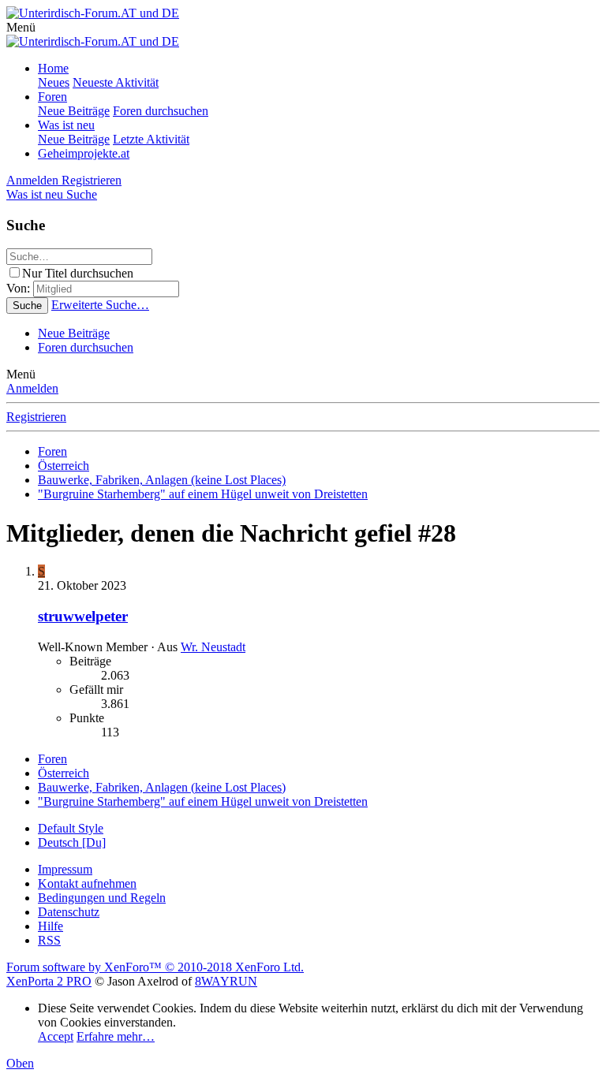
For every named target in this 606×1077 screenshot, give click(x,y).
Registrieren (36, 416)
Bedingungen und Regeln (102, 897)
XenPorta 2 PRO (49, 981)
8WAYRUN (226, 981)
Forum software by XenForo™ (155, 967)
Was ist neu (66, 125)
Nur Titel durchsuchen (77, 273)
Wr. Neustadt (213, 647)
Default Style (70, 828)
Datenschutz (68, 912)
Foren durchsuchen (160, 110)
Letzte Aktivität (151, 139)
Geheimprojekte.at (83, 153)
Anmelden (32, 388)
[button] (21, 27)
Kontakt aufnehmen (87, 883)
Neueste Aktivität (116, 82)
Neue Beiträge (74, 110)
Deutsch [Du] (72, 842)
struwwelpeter (83, 616)
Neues (53, 82)
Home (53, 68)
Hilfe (50, 926)
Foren (52, 96)
